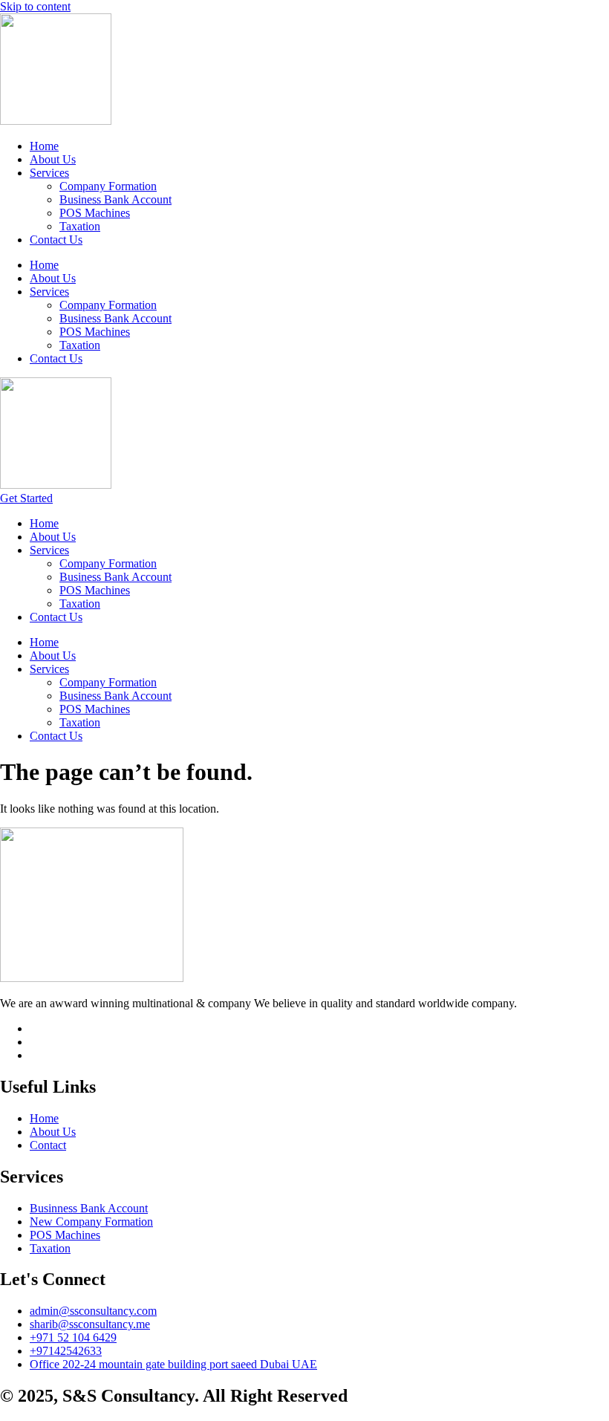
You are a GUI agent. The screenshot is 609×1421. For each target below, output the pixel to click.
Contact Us (56, 239)
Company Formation (108, 186)
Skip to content (35, 6)
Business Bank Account (115, 199)
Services (49, 172)
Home (44, 146)
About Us (53, 159)
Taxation (79, 226)
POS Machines (94, 213)
